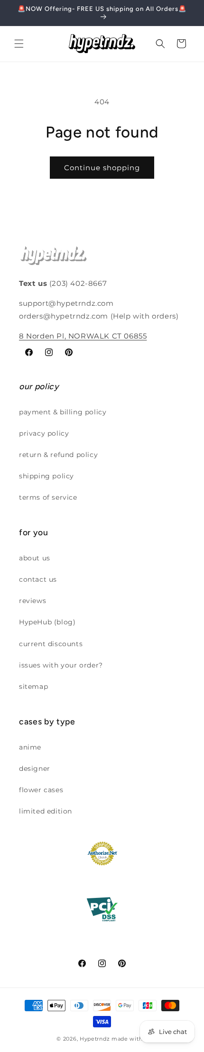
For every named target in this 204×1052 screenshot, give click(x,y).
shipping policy (46, 476)
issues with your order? (61, 665)
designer (34, 768)
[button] (19, 43)
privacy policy (44, 433)
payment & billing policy (62, 412)
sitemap (33, 686)
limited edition (45, 811)
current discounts (51, 644)
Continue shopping (102, 167)
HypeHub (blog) (47, 622)
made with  (129, 1038)
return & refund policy (58, 454)
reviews (32, 600)
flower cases (41, 790)
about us (34, 558)
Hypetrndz (95, 1038)
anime (30, 747)
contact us (38, 579)
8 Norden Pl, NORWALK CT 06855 (83, 335)
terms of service (48, 497)
